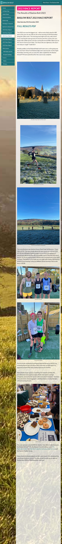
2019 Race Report (7, 45)
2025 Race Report (7, 29)
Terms (4, 61)
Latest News (5, 14)
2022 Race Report (7, 39)
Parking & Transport (7, 23)
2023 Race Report (7, 36)
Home (4, 8)
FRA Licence (5, 48)
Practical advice (6, 17)
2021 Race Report (7, 42)
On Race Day (5, 11)
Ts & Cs (4, 57)
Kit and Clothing (7, 54)
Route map (5, 20)
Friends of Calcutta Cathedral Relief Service (42, 449)
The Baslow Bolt (51, 2)
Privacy (5, 64)
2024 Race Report (7, 33)
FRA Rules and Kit (7, 51)
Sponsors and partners (8, 26)
